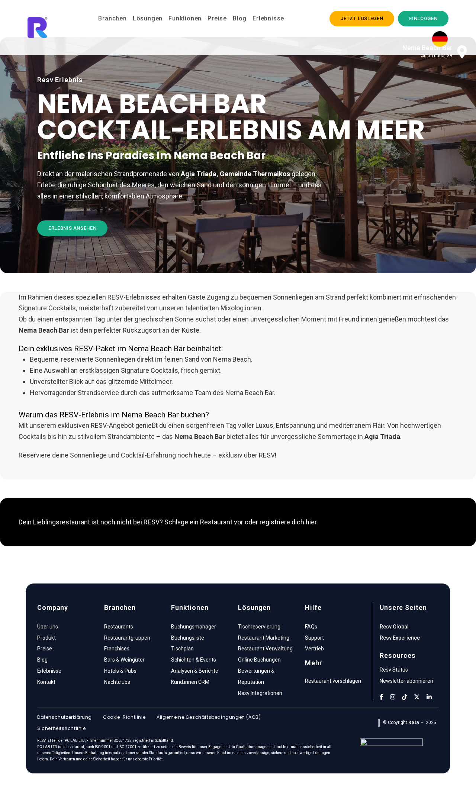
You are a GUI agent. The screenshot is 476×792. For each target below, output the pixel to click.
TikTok (404, 697)
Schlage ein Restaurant (198, 522)
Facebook (381, 697)
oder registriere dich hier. (281, 522)
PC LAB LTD (75, 740)
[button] (361, 18)
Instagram (392, 697)
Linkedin (429, 697)
